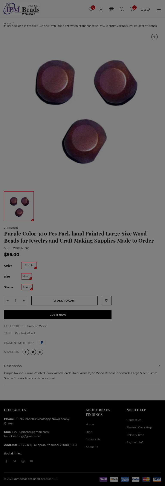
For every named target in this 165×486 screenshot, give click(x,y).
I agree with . (87, 165)
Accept (146, 479)
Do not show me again (85, 173)
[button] (152, 153)
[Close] (160, 130)
